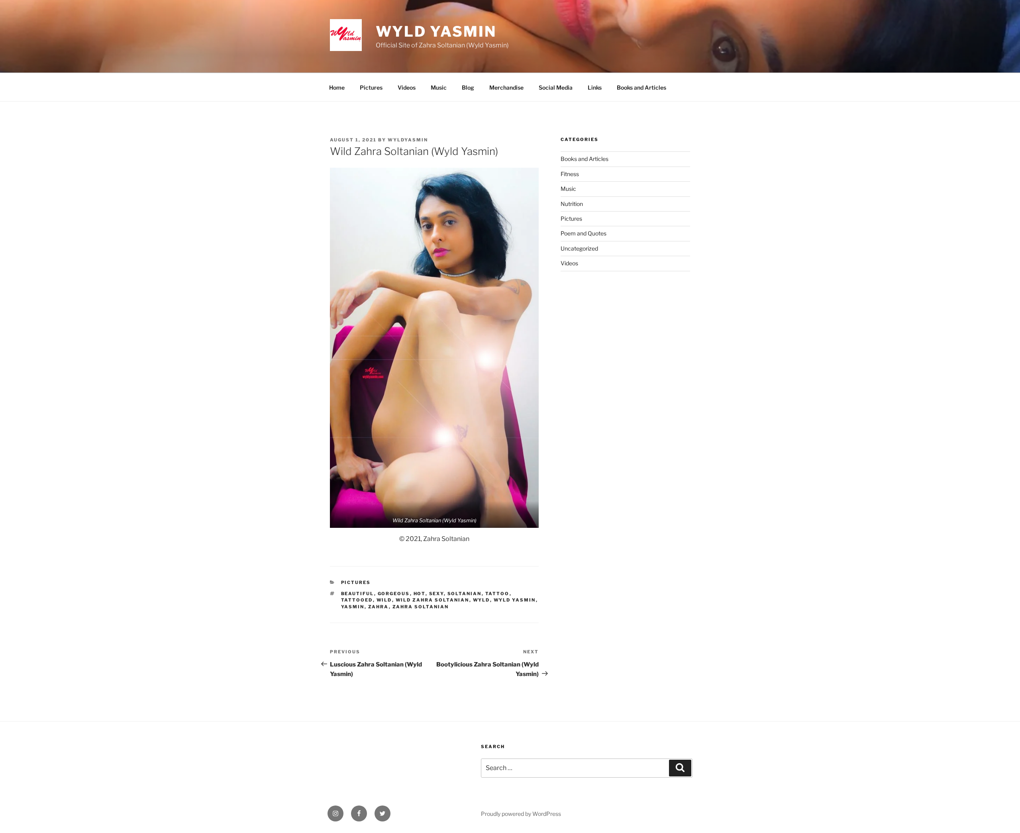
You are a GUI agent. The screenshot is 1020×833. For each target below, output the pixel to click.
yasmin (353, 607)
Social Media (556, 87)
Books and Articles (641, 87)
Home (337, 87)
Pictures (371, 87)
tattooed (357, 600)
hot (420, 593)
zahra (378, 607)
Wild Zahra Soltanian (432, 600)
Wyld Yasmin (436, 31)
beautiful (357, 593)
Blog (468, 87)
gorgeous (394, 593)
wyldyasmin (408, 140)
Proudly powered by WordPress (521, 813)
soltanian (464, 593)
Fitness (570, 174)
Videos (407, 87)
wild (384, 600)
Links (595, 87)
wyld (481, 600)
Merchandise (506, 87)
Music (439, 87)
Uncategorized (579, 248)
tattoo (497, 593)
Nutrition (572, 203)
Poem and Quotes (583, 233)
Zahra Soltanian (420, 607)
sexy (436, 593)
